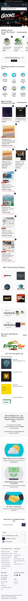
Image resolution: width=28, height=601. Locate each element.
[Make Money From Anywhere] (14, 450)
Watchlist (16, 551)
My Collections (17, 555)
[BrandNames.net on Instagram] (14, 575)
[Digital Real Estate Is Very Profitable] (14, 473)
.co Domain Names (5, 564)
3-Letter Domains (5, 559)
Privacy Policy (13, 598)
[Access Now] (23, 524)
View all (25, 335)
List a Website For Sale (19, 559)
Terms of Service (5, 598)
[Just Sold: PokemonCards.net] (6, 389)
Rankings (16, 581)
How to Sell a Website (6, 587)
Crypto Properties (5, 560)
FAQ (2, 589)
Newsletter (3, 585)
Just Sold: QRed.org (17, 397)
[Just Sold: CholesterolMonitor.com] (6, 364)
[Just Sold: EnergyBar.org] (14, 345)
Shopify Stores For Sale (6, 555)
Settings (16, 557)
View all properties (22, 32)
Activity (15, 583)
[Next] (25, 26)
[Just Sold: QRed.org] (6, 402)
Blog (2, 583)
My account (4, 568)
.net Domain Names (5, 562)
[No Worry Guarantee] (14, 498)
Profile (15, 553)
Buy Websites (4, 581)
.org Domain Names (5, 566)
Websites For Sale (5, 551)
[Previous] (23, 26)
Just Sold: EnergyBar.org (14, 354)
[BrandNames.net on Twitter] (19, 575)
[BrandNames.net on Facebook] (17, 575)
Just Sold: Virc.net (17, 372)
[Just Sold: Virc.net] (6, 376)
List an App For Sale (18, 564)
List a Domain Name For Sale (19, 561)
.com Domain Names (6, 557)
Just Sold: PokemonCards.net (17, 385)
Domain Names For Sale (6, 553)
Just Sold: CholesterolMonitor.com (18, 360)
